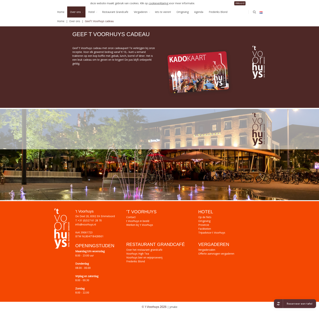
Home (60, 12)
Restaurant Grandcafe (115, 12)
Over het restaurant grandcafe (144, 249)
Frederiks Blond (218, 12)
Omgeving (182, 12)
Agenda (198, 12)
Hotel (91, 12)
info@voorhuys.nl (85, 224)
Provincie (203, 225)
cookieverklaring (159, 3)
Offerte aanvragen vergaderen (216, 253)
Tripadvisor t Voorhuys (211, 232)
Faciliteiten (204, 228)
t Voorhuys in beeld (137, 221)
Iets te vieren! (163, 12)
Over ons (75, 12)
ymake (173, 307)
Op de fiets (204, 217)
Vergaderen (141, 12)
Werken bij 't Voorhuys (139, 225)
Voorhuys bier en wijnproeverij (144, 257)
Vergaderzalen (206, 249)
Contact (131, 217)
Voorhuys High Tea (137, 253)
